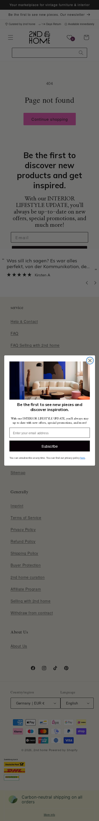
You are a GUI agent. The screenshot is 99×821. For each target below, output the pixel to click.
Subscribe (49, 446)
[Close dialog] (89, 360)
